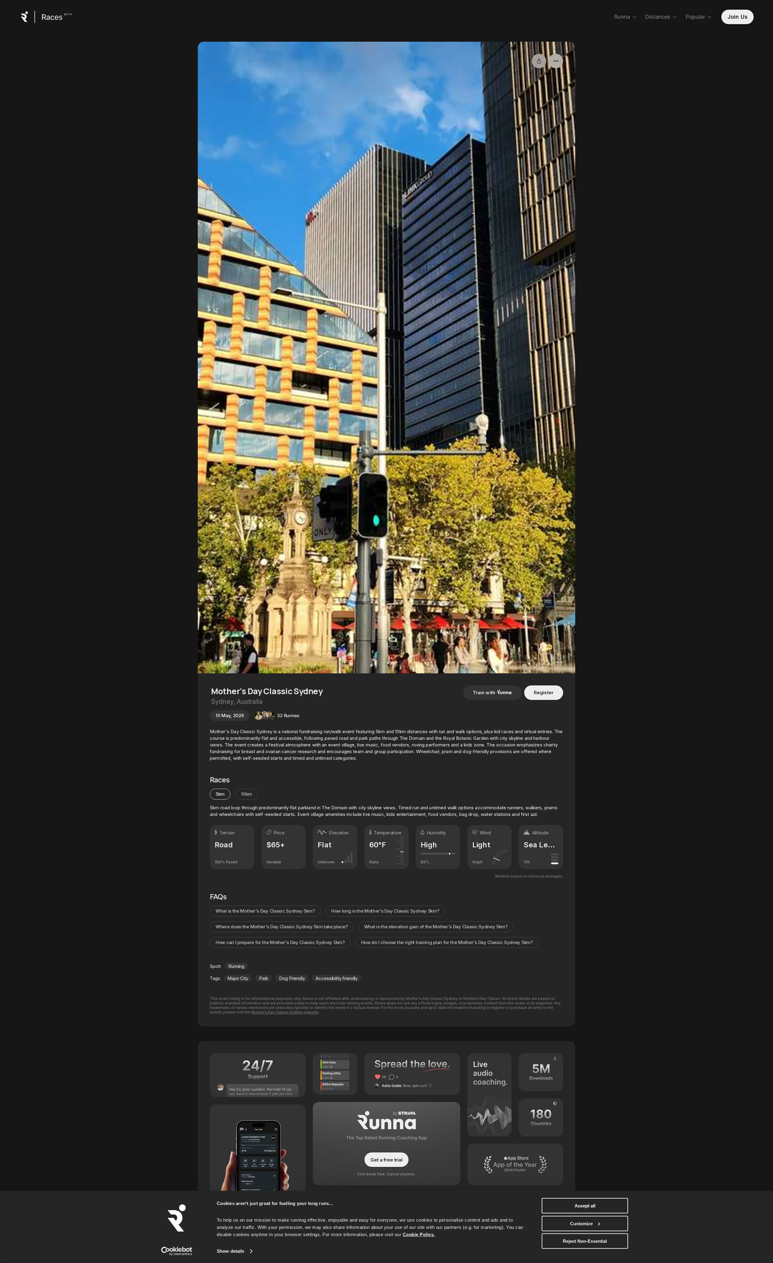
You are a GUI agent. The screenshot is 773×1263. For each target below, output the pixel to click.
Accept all (585, 1205)
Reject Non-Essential (585, 1241)
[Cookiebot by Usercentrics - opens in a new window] (176, 1251)
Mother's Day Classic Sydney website (285, 1012)
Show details (230, 1251)
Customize (581, 1223)
